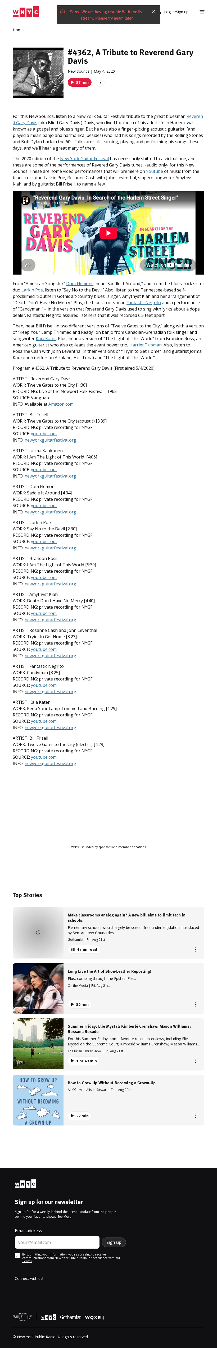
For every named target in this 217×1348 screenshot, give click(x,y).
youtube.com (44, 434)
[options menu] (100, 82)
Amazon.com (61, 404)
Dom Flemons (79, 283)
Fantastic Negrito (143, 302)
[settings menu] (202, 11)
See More (64, 1216)
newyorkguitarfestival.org (50, 440)
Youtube (154, 171)
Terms (27, 1261)
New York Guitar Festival (84, 158)
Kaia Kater (46, 338)
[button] (108, 933)
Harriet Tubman (145, 345)
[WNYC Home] (26, 11)
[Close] (153, 11)
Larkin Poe (32, 290)
